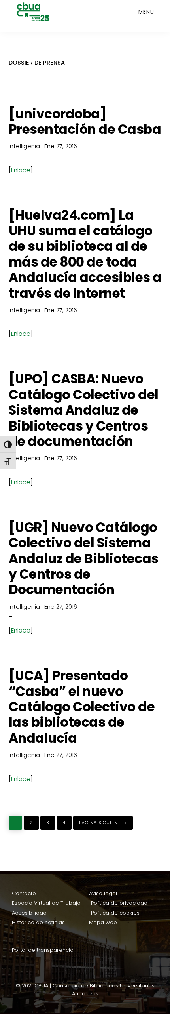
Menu (146, 12)
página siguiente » (103, 821)
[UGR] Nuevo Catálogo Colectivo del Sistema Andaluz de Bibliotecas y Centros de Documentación (84, 558)
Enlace (20, 170)
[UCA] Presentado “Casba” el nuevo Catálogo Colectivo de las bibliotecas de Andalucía (82, 707)
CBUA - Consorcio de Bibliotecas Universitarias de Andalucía (42, 12)
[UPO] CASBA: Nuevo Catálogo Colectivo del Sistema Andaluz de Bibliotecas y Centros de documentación (84, 410)
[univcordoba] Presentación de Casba (85, 121)
